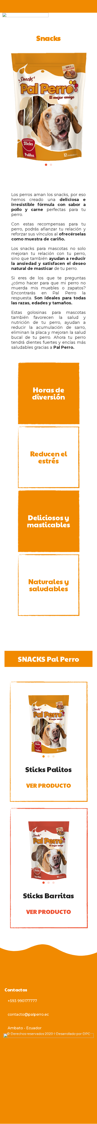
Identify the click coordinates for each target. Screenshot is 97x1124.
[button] (46, 165)
